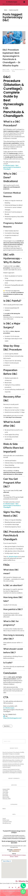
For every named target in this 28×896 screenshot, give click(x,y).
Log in (4, 818)
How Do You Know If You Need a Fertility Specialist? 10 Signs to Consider (13, 753)
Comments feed (7, 821)
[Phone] (23, 885)
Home (5, 10)
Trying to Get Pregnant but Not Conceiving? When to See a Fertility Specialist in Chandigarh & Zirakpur (12, 771)
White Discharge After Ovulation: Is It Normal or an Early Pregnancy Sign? (13, 760)
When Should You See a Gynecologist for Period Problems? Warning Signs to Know (14, 757)
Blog (13, 71)
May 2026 (5, 794)
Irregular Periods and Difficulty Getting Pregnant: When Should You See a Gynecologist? (13, 765)
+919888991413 (17, 849)
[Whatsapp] (23, 891)
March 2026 (6, 797)
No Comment (6, 71)
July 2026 (5, 790)
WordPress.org (7, 823)
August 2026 (6, 789)
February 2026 (6, 798)
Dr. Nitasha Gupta (11, 2)
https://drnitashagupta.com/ (12, 718)
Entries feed (6, 820)
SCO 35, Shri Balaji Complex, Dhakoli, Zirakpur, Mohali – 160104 (14, 855)
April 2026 (5, 795)
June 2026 (5, 792)
